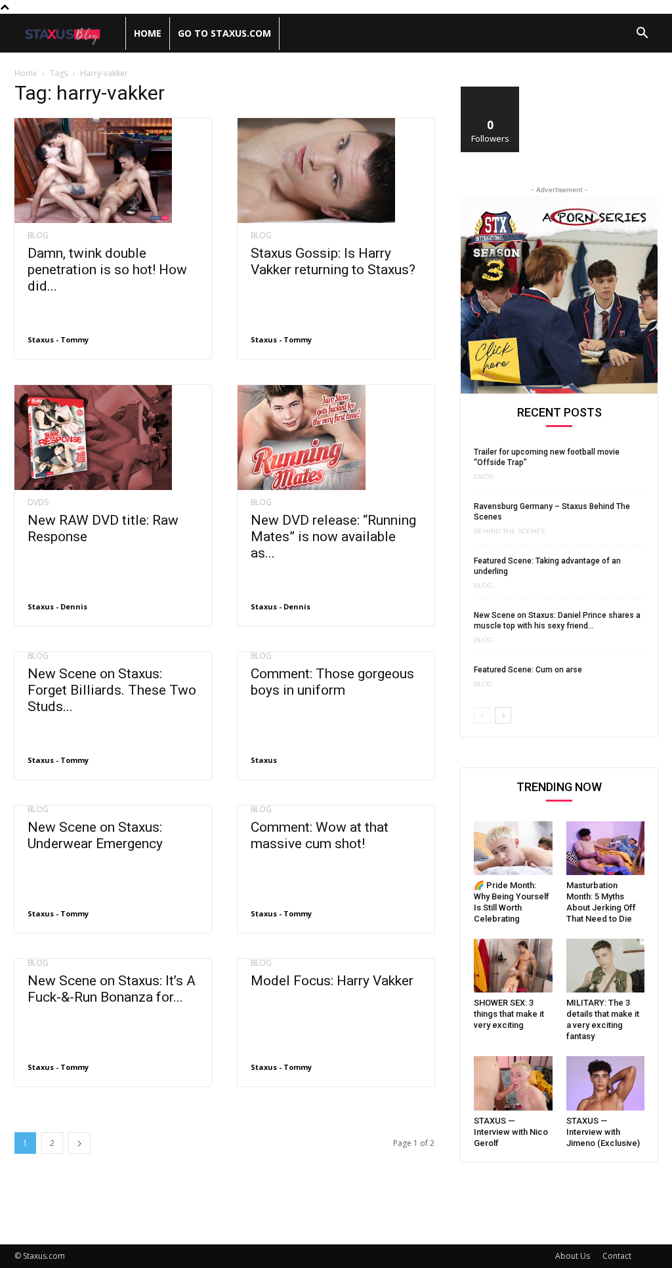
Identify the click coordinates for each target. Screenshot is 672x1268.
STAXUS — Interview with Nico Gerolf (511, 1132)
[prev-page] (482, 715)
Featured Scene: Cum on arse (528, 669)
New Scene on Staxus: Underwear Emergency (95, 835)
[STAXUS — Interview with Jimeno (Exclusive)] (605, 1083)
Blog (38, 235)
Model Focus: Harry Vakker (332, 981)
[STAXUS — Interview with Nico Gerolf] (513, 1083)
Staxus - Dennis (57, 606)
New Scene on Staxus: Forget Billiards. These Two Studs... (112, 690)
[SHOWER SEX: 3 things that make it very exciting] (513, 965)
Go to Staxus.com (224, 33)
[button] (642, 34)
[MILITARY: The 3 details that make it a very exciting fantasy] (605, 965)
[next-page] (79, 1143)
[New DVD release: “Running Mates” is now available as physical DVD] (336, 437)
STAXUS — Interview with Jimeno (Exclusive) (603, 1132)
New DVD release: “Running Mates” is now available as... (333, 536)
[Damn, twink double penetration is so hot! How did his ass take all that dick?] (112, 170)
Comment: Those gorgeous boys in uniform (332, 682)
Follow (490, 91)
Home (147, 33)
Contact (616, 1255)
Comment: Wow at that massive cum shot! (319, 835)
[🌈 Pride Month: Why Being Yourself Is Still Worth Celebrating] (513, 848)
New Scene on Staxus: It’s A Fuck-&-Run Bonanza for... (112, 989)
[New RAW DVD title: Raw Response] (112, 437)
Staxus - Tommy (58, 339)
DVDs (38, 502)
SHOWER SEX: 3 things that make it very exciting (509, 1014)
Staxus (264, 760)
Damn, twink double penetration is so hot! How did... (107, 269)
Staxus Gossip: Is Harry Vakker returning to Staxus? (333, 261)
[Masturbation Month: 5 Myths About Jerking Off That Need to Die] (605, 848)
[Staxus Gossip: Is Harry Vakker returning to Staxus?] (336, 170)
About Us (572, 1255)
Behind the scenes (509, 531)
